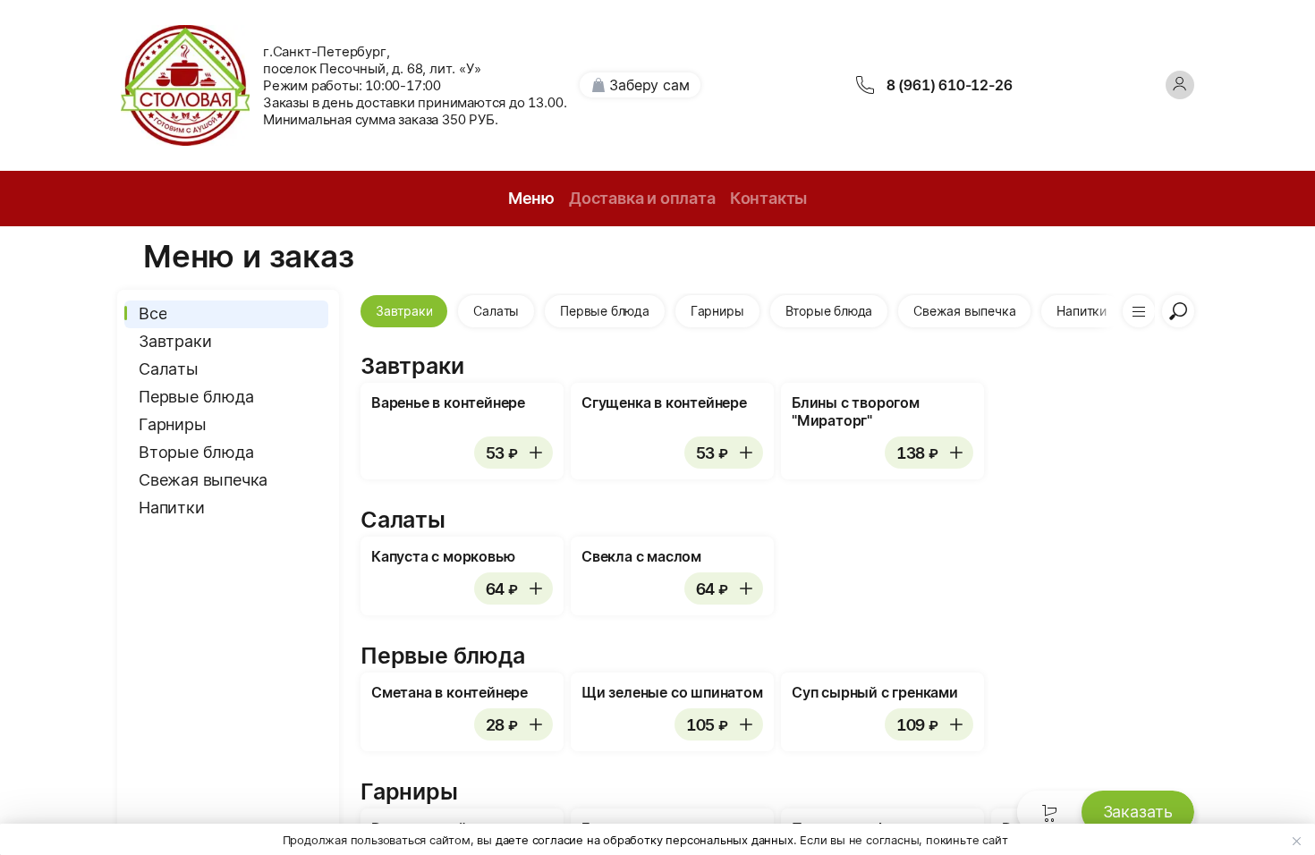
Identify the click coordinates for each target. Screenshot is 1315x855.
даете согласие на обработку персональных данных (644, 840)
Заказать (1138, 811)
